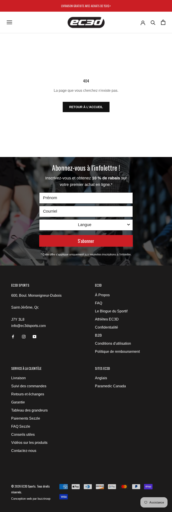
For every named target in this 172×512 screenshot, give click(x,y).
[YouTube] (34, 336)
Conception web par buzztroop (30, 498)
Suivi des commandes (28, 386)
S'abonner (86, 240)
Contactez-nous (23, 451)
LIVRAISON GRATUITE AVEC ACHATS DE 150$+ (86, 6)
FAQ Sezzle (20, 426)
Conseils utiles (23, 434)
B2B (98, 335)
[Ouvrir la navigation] (9, 22)
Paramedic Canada (110, 386)
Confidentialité (106, 327)
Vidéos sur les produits (29, 442)
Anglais (101, 378)
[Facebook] (13, 336)
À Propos (102, 295)
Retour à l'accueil (86, 107)
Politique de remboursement (117, 351)
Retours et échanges (27, 394)
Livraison (18, 378)
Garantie (18, 402)
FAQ (98, 303)
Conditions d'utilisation (113, 343)
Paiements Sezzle (25, 418)
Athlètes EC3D (107, 319)
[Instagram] (24, 336)
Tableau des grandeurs (29, 410)
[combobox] (84, 225)
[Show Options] (128, 225)
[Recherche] (153, 22)
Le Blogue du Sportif (111, 311)
